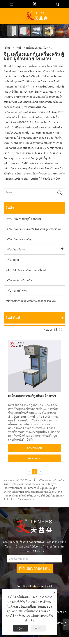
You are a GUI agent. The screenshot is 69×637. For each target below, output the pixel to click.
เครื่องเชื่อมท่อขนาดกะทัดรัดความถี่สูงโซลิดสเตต (33, 229)
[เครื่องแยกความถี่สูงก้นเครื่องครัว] (34, 365)
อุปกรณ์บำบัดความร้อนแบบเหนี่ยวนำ (26, 270)
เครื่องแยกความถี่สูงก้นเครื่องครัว (32, 395)
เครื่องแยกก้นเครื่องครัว (19, 280)
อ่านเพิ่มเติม (34, 448)
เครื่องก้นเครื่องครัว (16, 249)
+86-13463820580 (37, 585)
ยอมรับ (38, 628)
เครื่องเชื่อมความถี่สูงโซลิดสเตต (24, 218)
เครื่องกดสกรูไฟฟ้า (16, 290)
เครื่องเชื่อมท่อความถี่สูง (19, 239)
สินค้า (19, 47)
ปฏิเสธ (20, 628)
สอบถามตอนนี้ (38, 568)
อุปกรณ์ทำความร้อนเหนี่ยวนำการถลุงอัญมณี (31, 301)
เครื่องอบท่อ (12, 259)
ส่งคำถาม (34, 458)
